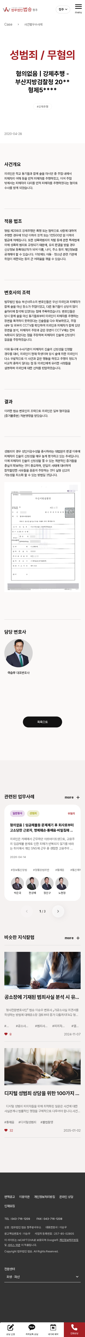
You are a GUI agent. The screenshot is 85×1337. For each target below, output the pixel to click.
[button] (58, 911)
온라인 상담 (66, 1197)
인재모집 (9, 1206)
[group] (17, 885)
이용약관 (24, 1197)
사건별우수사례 (33, 24)
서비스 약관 (14, 1245)
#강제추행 (42, 106)
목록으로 (42, 722)
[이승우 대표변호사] (18, 653)
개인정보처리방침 (44, 1197)
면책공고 (9, 1197)
